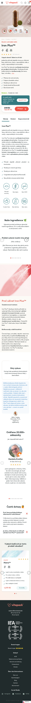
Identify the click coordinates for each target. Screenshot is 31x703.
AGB (15, 656)
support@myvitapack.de (15, 610)
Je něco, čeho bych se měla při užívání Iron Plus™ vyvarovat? (16, 533)
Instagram (7, 694)
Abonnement (15, 685)
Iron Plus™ (13, 39)
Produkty (8, 39)
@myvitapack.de (15, 612)
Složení (13, 119)
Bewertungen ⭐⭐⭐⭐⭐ (15, 648)
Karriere (15, 683)
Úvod (2, 39)
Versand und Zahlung (15, 661)
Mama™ (7, 563)
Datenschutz (15, 664)
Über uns (15, 675)
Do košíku (22, 588)
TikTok (27, 694)
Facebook (18, 694)
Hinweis (15, 667)
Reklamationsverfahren (15, 659)
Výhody (5, 119)
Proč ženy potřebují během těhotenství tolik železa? (16, 513)
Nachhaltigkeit (15, 677)
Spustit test (22, 100)
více (13, 73)
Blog (15, 680)
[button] (2, 3)
